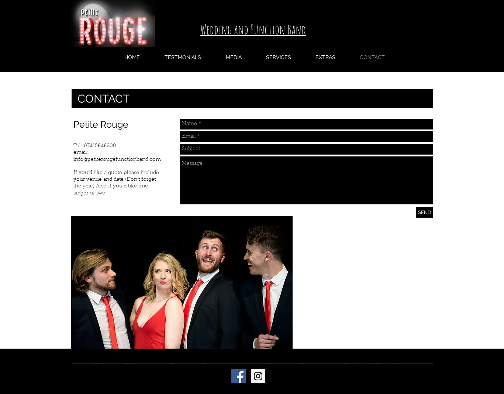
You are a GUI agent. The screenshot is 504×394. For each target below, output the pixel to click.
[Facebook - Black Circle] (393, 374)
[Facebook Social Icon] (238, 376)
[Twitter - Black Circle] (408, 374)
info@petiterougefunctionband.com (117, 159)
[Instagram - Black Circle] (422, 374)
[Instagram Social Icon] (258, 376)
